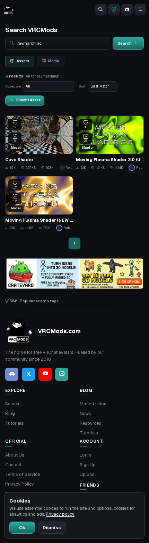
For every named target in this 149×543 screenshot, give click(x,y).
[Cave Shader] (39, 143)
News (85, 413)
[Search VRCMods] (101, 10)
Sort (82, 86)
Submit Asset (28, 100)
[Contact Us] (61, 374)
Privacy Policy (19, 484)
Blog (10, 413)
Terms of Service (22, 474)
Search (12, 404)
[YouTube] (45, 374)
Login (85, 455)
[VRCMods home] (9, 10)
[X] (28, 374)
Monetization (93, 404)
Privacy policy (60, 514)
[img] (74, 273)
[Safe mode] (114, 10)
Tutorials (14, 423)
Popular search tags (39, 300)
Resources (90, 423)
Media (53, 60)
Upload (87, 474)
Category (13, 86)
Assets (23, 60)
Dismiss (52, 528)
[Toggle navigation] (140, 10)
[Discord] (127, 10)
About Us (14, 455)
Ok (22, 528)
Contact (13, 465)
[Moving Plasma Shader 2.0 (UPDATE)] (110, 143)
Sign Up (88, 465)
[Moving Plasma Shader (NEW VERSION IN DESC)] (39, 203)
